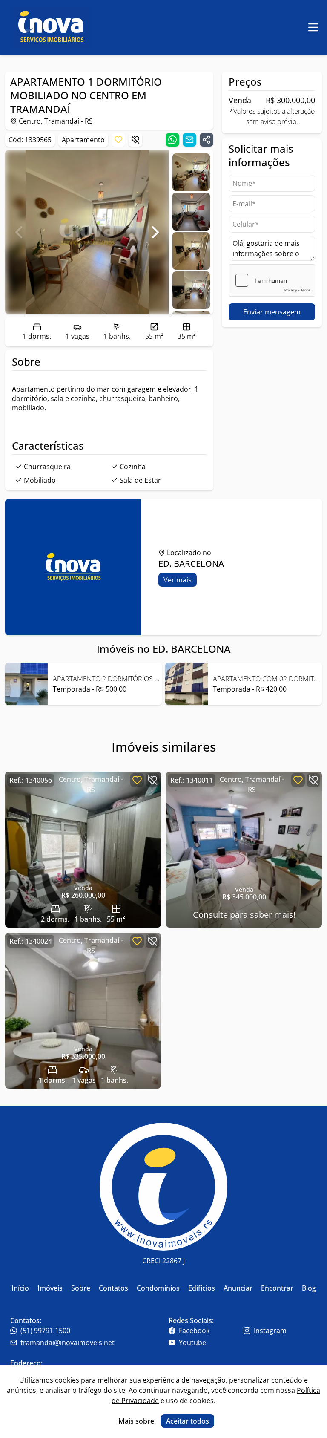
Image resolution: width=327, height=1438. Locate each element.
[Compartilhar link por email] (189, 140)
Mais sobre (136, 1421)
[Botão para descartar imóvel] (135, 140)
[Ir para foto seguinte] (155, 232)
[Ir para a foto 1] (191, 211)
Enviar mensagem (272, 312)
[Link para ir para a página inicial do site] (51, 27)
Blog (309, 1288)
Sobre (80, 1288)
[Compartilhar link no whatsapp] (172, 140)
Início (20, 1288)
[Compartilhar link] (206, 140)
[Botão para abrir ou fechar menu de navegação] (313, 27)
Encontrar (277, 1288)
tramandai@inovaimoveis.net (67, 1342)
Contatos (113, 1288)
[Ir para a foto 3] (191, 290)
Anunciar (238, 1288)
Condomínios (158, 1288)
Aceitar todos (187, 1421)
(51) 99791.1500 (45, 1330)
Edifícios (201, 1288)
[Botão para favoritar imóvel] (118, 140)
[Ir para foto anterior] (18, 232)
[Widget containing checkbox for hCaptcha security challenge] (272, 280)
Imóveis (50, 1288)
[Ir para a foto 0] (191, 172)
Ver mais (178, 580)
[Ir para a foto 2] (191, 251)
